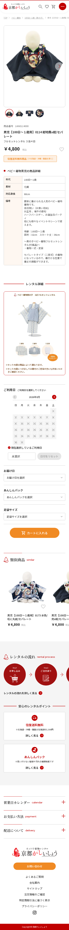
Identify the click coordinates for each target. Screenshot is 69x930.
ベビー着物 (16, 17)
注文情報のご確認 (34, 894)
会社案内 (34, 882)
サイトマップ (34, 888)
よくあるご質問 (35, 876)
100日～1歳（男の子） (34, 17)
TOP (5, 17)
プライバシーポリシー (34, 906)
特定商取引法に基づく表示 (34, 900)
